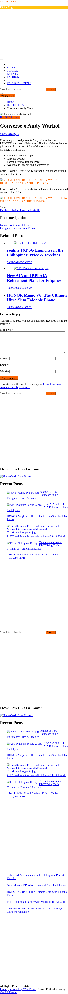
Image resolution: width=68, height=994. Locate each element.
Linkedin (35, 210)
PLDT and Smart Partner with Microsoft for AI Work (36, 901)
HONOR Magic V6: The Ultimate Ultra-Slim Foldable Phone (37, 297)
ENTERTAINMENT (19, 83)
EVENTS (12, 73)
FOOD (11, 67)
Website (4, 371)
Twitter (16, 210)
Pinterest (25, 210)
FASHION (13, 76)
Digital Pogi (6, 7)
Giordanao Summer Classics (15, 225)
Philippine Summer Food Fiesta (17, 228)
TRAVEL (12, 70)
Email (4, 364)
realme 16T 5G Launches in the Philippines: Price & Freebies (35, 252)
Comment (6, 329)
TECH (10, 80)
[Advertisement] (34, 33)
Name (4, 358)
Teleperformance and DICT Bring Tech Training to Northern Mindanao (35, 910)
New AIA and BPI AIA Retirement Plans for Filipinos (34, 278)
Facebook (6, 210)
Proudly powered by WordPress (18, 989)
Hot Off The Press (10, 117)
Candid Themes (8, 992)
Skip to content (8, 1)
